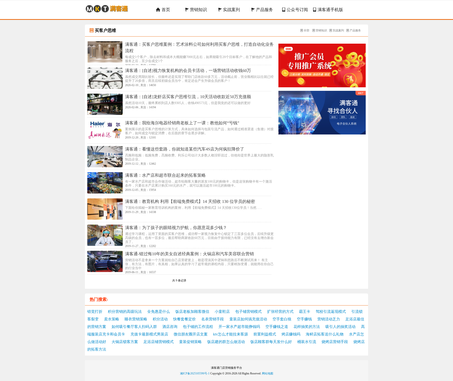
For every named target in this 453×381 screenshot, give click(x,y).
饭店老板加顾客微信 (192, 312)
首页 (163, 9)
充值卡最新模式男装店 (149, 334)
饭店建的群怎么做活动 (226, 342)
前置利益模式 (264, 334)
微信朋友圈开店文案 (191, 334)
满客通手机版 (328, 9)
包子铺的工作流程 (198, 327)
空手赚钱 (304, 319)
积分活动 (160, 319)
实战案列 (229, 9)
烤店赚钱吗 (290, 334)
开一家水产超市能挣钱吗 (239, 327)
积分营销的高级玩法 (125, 312)
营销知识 (196, 9)
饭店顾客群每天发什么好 (271, 342)
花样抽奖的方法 (307, 327)
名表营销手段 (212, 319)
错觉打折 (94, 312)
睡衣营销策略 (136, 319)
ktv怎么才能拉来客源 (230, 334)
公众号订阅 (295, 9)
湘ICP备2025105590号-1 (195, 373)
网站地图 (267, 373)
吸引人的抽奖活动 (340, 327)
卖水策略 (111, 319)
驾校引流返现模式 (331, 312)
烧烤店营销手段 (335, 342)
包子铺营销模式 (248, 312)
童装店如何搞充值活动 (248, 319)
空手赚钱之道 (276, 327)
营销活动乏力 (328, 319)
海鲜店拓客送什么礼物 (325, 334)
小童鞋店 (222, 312)
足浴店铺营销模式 (158, 342)
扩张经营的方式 (280, 312)
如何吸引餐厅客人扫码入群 (134, 327)
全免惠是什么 (158, 312)
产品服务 (262, 9)
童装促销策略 (190, 342)
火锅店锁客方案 (125, 342)
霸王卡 (304, 312)
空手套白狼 (282, 319)
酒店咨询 (169, 327)
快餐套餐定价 (184, 319)
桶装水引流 (306, 342)
